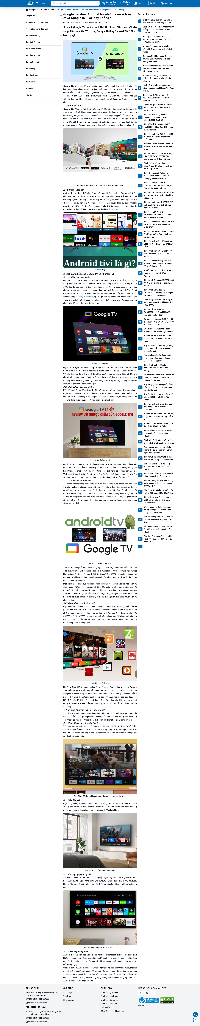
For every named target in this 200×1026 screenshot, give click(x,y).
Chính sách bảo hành (109, 1004)
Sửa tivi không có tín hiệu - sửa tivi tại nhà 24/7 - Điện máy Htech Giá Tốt (158, 519)
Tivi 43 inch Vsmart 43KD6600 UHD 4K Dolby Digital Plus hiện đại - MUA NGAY (159, 224)
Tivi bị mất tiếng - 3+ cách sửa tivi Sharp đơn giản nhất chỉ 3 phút (158, 474)
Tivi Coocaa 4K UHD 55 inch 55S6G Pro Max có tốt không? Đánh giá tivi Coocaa (159, 234)
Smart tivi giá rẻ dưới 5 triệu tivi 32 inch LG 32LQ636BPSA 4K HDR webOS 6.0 (158, 107)
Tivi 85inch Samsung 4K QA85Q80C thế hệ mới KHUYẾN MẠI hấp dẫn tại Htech (157, 312)
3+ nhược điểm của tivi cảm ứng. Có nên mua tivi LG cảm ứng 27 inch (158, 21)
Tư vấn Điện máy (33, 55)
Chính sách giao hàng (109, 992)
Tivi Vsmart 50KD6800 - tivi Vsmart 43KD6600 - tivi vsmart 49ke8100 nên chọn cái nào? (158, 68)
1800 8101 (32, 999)
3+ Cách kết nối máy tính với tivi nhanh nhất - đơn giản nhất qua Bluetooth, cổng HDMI (157, 358)
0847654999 (44, 999)
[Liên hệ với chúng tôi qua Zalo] (195, 1020)
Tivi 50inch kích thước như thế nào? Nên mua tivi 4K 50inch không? (157, 368)
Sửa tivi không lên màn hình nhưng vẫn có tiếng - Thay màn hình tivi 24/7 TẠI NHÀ (158, 483)
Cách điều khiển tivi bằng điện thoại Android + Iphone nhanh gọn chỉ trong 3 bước (158, 166)
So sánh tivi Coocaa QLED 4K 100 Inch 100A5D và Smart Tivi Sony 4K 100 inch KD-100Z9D (159, 322)
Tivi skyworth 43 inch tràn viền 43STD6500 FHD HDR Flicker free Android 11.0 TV (157, 98)
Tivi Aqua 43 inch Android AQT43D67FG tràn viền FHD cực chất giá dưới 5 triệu (156, 39)
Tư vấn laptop (32, 82)
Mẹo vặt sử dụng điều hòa (37, 29)
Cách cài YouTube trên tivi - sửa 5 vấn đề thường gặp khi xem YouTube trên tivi (158, 88)
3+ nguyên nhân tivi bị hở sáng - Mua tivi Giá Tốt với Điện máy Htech (157, 466)
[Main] (30, 3)
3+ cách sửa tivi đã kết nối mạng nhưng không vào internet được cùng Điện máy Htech (157, 510)
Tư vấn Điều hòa (33, 42)
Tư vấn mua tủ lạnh (34, 35)
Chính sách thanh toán (109, 996)
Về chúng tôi (68, 992)
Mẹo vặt (29, 88)
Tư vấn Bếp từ (32, 68)
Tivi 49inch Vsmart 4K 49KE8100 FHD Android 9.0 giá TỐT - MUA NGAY (158, 254)
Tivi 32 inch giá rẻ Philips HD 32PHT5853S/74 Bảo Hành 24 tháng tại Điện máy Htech (156, 176)
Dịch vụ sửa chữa (107, 1007)
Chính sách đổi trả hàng (110, 1000)
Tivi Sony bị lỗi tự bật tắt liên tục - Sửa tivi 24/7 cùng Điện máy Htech (158, 458)
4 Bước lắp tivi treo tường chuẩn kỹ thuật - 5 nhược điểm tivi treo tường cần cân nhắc (159, 377)
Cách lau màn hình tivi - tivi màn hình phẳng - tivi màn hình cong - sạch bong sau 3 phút (158, 30)
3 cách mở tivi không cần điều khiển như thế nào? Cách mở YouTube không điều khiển (158, 59)
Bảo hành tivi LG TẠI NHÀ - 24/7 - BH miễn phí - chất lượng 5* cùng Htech (158, 529)
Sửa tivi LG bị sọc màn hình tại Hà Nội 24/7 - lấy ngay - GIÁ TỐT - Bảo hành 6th (158, 539)
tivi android (98, 270)
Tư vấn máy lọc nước (34, 49)
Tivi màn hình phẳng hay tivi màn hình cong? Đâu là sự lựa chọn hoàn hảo (158, 407)
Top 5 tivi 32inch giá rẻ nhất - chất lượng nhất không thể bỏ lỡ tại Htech (158, 397)
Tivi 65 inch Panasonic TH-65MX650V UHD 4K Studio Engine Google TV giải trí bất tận (158, 185)
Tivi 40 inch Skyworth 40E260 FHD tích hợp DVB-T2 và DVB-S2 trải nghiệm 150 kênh (158, 205)
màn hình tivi (112, 209)
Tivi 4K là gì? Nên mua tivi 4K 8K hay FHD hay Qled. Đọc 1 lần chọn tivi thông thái (158, 127)
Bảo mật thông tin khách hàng (112, 1011)
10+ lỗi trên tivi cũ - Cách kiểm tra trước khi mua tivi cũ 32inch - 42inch (158, 273)
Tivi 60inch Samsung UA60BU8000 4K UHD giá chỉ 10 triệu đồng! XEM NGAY (159, 283)
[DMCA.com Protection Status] (167, 1000)
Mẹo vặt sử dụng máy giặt (37, 22)
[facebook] (140, 993)
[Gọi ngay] (195, 1014)
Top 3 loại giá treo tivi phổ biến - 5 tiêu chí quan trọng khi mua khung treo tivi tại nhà (158, 387)
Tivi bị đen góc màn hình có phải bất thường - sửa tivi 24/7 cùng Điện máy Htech (158, 500)
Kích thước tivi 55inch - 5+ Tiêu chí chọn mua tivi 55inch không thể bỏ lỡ (158, 416)
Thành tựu (67, 996)
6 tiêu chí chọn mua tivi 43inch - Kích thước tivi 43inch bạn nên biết (159, 330)
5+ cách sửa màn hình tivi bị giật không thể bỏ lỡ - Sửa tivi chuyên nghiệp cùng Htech (158, 450)
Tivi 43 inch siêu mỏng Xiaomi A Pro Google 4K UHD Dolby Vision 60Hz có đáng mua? (158, 263)
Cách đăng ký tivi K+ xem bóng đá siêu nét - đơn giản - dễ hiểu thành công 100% (158, 302)
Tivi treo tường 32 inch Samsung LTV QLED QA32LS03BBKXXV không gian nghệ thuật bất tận (158, 156)
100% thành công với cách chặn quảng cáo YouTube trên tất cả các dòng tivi (158, 78)
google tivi (81, 115)
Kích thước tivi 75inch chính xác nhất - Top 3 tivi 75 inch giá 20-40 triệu (158, 338)
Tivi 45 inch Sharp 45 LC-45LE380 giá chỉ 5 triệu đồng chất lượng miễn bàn (158, 137)
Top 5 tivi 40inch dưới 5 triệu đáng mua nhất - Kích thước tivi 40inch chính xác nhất (158, 348)
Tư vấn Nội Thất (32, 62)
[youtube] (147, 993)
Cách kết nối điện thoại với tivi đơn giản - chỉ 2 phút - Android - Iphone (159, 441)
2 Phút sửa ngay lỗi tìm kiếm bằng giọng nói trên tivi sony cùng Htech (158, 433)
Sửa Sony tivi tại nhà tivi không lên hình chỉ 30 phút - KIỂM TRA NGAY (158, 491)
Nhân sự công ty (69, 1000)
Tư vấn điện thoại (33, 75)
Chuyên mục (31, 16)
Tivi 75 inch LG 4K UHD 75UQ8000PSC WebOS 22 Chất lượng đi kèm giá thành (157, 215)
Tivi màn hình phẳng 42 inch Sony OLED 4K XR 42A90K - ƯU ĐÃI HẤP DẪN (158, 244)
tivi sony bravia (82, 296)
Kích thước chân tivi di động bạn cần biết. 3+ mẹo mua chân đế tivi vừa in (157, 49)
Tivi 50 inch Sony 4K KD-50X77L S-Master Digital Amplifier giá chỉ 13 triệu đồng (159, 195)
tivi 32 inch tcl (110, 947)
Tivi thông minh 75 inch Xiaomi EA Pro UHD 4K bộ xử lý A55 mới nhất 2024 (158, 146)
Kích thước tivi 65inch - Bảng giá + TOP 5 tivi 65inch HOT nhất (158, 424)
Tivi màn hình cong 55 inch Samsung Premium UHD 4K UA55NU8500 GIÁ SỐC (155, 117)
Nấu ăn (29, 95)
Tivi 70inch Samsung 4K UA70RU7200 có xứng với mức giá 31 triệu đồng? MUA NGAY (158, 293)
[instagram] (153, 993)
